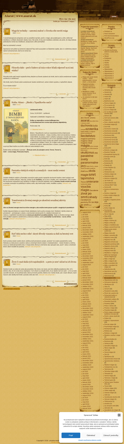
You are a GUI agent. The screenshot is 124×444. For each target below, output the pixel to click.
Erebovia (107, 161)
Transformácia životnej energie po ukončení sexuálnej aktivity (39, 200)
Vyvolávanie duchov (111, 397)
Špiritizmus (108, 356)
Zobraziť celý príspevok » (11, 53)
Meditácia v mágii (110, 253)
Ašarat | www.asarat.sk (20, 15)
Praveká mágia (109, 310)
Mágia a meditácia (110, 225)
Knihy (106, 206)
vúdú (106, 395)
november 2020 (88, 363)
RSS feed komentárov (111, 36)
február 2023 (87, 304)
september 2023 (88, 289)
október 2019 (87, 391)
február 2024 (87, 278)
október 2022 (87, 313)
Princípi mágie (109, 324)
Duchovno (107, 135)
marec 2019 (86, 406)
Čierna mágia (108, 103)
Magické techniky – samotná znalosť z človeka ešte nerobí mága (40, 30)
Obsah (48, 10)
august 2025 (87, 238)
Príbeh (106, 318)
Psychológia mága (110, 326)
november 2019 (88, 389)
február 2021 (87, 356)
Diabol (106, 120)
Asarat (18, 33)
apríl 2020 (86, 378)
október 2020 (87, 365)
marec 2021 (86, 354)
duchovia (86, 125)
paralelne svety (87, 157)
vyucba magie (86, 188)
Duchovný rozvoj (109, 140)
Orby (106, 286)
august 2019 (87, 395)
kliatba (83, 131)
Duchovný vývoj (109, 142)
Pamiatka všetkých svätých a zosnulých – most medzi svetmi (38, 170)
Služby (71, 10)
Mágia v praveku (109, 235)
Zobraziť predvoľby (110, 435)
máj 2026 (86, 219)
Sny (105, 354)
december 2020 (88, 360)
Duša (95, 125)
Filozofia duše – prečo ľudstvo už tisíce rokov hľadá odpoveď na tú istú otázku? (89, 35)
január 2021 (87, 358)
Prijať (71, 435)
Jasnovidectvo (109, 183)
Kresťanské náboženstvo (108, 211)
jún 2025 (85, 243)
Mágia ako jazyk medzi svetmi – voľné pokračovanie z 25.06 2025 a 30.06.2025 (90, 79)
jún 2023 (85, 295)
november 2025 (88, 232)
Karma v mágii (109, 193)
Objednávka (95, 10)
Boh (94, 121)
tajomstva (87, 178)
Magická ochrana (110, 242)
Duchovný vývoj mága (111, 144)
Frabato (106, 165)
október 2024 (87, 260)
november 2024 (88, 258)
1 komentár (62, 94)
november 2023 (88, 284)
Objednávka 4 (19, 12)
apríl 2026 (86, 221)
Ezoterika (107, 163)
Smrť (106, 350)
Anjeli (106, 99)
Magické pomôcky (110, 244)
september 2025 (88, 236)
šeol (90, 205)
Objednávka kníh (110, 280)
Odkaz (40, 12)
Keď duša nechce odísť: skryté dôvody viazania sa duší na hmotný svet (42, 233)
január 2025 (87, 254)
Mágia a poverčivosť (111, 227)
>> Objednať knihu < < (37, 129)
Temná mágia (108, 376)
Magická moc (108, 240)
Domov (5, 10)
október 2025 (87, 234)
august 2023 (87, 291)
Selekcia (107, 343)
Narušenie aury (109, 271)
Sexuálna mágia (109, 346)
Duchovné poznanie (111, 133)
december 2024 (88, 256)
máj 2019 (86, 402)
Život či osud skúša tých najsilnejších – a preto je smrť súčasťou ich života (44, 261)
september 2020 (88, 367)
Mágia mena (108, 233)
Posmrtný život (109, 301)
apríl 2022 (86, 326)
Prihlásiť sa (108, 31)
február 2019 (87, 408)
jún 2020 (85, 374)
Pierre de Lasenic (110, 293)
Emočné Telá (108, 152)
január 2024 (87, 280)
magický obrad (87, 141)
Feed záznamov (109, 33)
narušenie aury (85, 148)
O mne (41, 10)
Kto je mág (107, 214)
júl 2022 (85, 319)
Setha (86, 171)
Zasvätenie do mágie (111, 410)
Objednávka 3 (7, 12)
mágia (85, 145)
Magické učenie (109, 246)
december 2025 (88, 230)
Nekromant (84, 150)
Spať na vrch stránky (70, 284)
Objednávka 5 (31, 12)
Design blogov (56, 442)
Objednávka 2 (106, 10)
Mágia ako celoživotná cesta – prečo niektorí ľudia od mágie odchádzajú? (89, 55)
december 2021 (88, 334)
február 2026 (87, 225)
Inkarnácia (107, 176)
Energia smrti (108, 156)
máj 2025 (86, 245)
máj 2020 (86, 376)
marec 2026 (86, 223)
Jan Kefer (107, 180)
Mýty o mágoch (109, 261)
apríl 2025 (86, 247)
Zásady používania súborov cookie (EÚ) (23, 10)
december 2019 (88, 387)
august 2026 (87, 212)
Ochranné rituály (109, 282)
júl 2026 (85, 214)
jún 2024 (85, 269)
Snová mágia (108, 352)
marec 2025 (86, 249)
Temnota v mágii (109, 378)
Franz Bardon (108, 167)
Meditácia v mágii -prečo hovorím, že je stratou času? (89, 43)
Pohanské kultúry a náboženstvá (110, 296)
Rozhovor (107, 341)
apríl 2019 (86, 404)
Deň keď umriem (109, 118)
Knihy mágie (108, 208)
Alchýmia (107, 90)
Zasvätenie (93, 190)
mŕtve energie (94, 146)
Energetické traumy (110, 154)
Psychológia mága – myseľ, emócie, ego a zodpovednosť (88, 63)
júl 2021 (85, 345)
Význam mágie (109, 399)
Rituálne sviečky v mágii (112, 335)
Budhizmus (108, 101)
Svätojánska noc (109, 367)
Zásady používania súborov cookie (89, 440)
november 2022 (88, 310)
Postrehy (107, 303)
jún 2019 (85, 400)
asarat (85, 120)
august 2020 (87, 369)
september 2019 (88, 393)
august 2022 (87, 317)
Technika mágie (109, 371)
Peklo (87, 166)
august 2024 (87, 265)
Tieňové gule (108, 380)
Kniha (106, 203)
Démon (106, 116)
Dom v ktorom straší (110, 122)
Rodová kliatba (109, 339)
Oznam (106, 289)
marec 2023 (86, 302)
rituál (83, 171)
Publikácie (56, 10)
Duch (106, 126)
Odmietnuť (91, 435)
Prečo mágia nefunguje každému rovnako (112, 313)
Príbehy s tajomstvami (111, 320)
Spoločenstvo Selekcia (111, 361)
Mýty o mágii (108, 259)
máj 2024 (86, 271)
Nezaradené (108, 278)
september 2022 (88, 315)
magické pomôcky (88, 139)
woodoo (107, 403)
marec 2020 (86, 380)
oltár (96, 153)
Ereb (106, 159)
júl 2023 (85, 293)
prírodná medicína (90, 168)
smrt (92, 174)
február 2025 (87, 252)
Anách (106, 96)
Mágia (106, 218)
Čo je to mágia (109, 110)
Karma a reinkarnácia (111, 189)
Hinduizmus (108, 172)
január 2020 (87, 384)
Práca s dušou (109, 306)
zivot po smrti (86, 195)
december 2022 (88, 308)
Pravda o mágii (109, 308)
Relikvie (107, 331)
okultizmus (87, 152)
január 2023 (87, 306)
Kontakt (86, 10)
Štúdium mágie (109, 365)
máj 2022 (86, 323)
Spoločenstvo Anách (111, 359)
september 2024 (88, 262)
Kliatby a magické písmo (112, 200)
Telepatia (107, 373)
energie (83, 129)
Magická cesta (109, 237)
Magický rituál (108, 250)
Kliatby (106, 197)
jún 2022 (85, 321)
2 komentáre (62, 162)
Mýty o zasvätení (109, 263)
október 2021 (87, 339)
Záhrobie (107, 408)
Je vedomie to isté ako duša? (90, 98)
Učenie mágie (109, 388)
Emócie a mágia (109, 150)
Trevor (83, 182)
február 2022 (87, 330)
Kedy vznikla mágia (110, 195)
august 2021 (87, 343)
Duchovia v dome (110, 129)
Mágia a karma (109, 220)
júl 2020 (85, 371)
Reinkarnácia (108, 329)
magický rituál (86, 143)
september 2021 (88, 341)
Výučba (64, 10)
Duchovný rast (109, 137)
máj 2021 (86, 350)
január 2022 (87, 332)
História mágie (109, 174)
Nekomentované (60, 59)
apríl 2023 (86, 299)
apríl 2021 (86, 352)
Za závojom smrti (110, 406)
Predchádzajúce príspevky (12, 289)
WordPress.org (109, 38)
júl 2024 (85, 267)
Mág (105, 216)
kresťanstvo (88, 133)
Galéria (78, 10)
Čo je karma (108, 105)
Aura (91, 121)
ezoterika (91, 129)
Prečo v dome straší (110, 316)
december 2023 (88, 282)
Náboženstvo (108, 269)
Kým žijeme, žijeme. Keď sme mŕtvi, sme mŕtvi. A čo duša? (89, 49)
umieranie (92, 181)
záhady (92, 197)
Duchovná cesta (109, 131)
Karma (106, 187)
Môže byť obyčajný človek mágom (110, 255)
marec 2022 (86, 328)
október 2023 (87, 286)
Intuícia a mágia (109, 178)
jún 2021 (85, 347)
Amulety (107, 94)
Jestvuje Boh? (109, 185)
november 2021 (88, 336)
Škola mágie (108, 348)
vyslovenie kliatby (86, 184)
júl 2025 (85, 241)
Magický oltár (108, 248)
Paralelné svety (109, 291)
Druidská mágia (109, 124)
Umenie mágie (109, 393)
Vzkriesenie (108, 401)
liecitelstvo (88, 136)
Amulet (106, 92)
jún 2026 (85, 217)
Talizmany (107, 369)
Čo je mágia (108, 107)
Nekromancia (94, 148)
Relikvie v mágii (109, 333)
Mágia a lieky (108, 223)
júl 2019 (85, 397)
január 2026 (87, 228)
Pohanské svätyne (110, 299)
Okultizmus (108, 284)
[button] (119, 415)
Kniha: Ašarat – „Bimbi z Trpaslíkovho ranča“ (32, 102)
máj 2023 (86, 297)
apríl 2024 (86, 273)
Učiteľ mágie (108, 390)
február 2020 (87, 382)
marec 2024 (86, 275)
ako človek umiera (88, 118)
